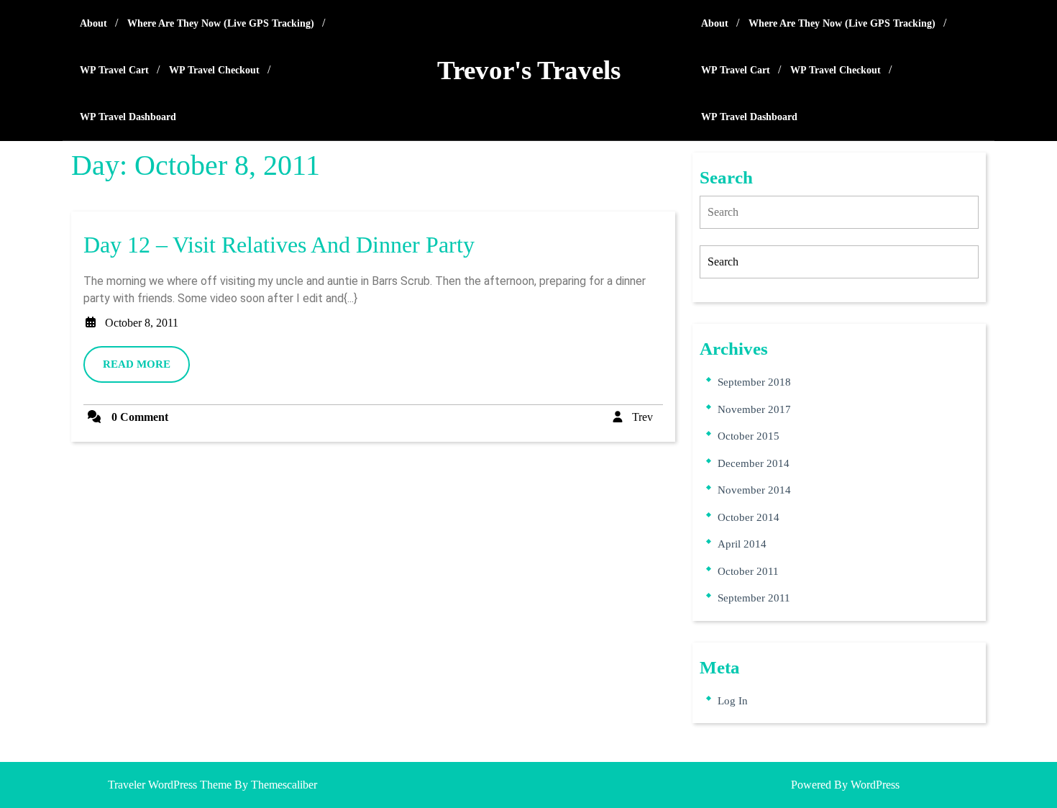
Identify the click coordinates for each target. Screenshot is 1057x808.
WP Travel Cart (114, 70)
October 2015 (748, 436)
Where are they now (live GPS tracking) (220, 23)
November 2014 (754, 490)
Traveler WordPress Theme (170, 785)
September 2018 (754, 382)
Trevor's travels (529, 70)
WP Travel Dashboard (128, 117)
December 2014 (754, 463)
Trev (642, 417)
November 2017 (754, 409)
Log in (733, 701)
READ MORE (146, 370)
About (93, 23)
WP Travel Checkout (214, 70)
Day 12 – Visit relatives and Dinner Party (279, 245)
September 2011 (754, 598)
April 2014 (742, 544)
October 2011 (748, 571)
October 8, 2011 (141, 323)
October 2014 (748, 517)
